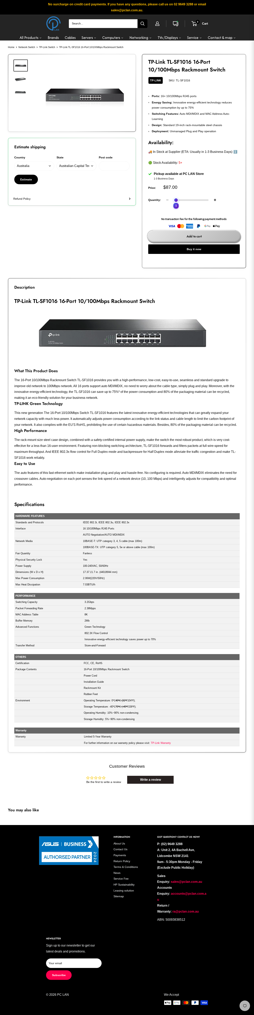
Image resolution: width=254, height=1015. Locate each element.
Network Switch (26, 47)
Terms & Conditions (126, 866)
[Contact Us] (175, 23)
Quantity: (154, 199)
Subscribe (59, 975)
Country (19, 157)
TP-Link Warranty (161, 742)
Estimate (26, 179)
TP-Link (155, 80)
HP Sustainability (124, 884)
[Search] (142, 23)
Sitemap (119, 896)
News (117, 872)
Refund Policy (22, 198)
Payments (120, 855)
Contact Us (120, 849)
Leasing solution (124, 890)
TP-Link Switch (47, 47)
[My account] (157, 23)
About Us (119, 843)
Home (11, 47)
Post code (106, 157)
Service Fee (121, 878)
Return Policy (122, 861)
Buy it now (194, 249)
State (60, 157)
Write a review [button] (150, 779)
